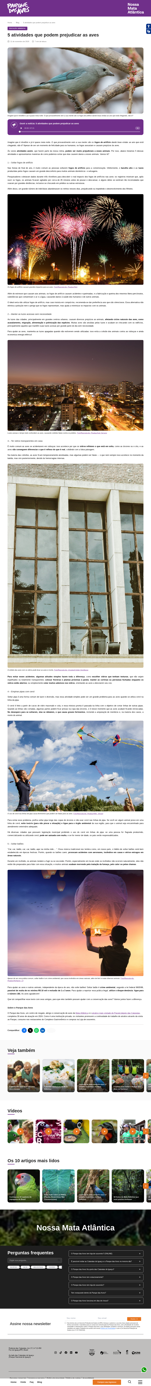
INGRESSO (13, 1267)
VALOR (25, 1267)
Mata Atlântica (82, 1013)
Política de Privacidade (108, 1328)
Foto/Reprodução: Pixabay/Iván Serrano (92, 433)
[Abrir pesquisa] (129, 1382)
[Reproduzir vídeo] (20, 1131)
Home (10, 23)
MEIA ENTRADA (38, 1267)
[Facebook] (24, 1030)
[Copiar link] (51, 1030)
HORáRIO (52, 1267)
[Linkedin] (71, 1352)
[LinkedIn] (42, 1030)
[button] (106, 1254)
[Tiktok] (60, 1352)
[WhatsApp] (36, 1030)
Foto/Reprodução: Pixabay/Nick (65, 287)
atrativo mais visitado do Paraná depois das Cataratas (116, 1013)
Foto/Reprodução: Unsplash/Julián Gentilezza (71, 670)
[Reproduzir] (21, 128)
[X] (30, 1030)
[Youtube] (76, 1352)
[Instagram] (55, 1352)
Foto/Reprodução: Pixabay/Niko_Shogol (88, 814)
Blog (17, 23)
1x (137, 128)
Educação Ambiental (17, 28)
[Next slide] (146, 1075)
